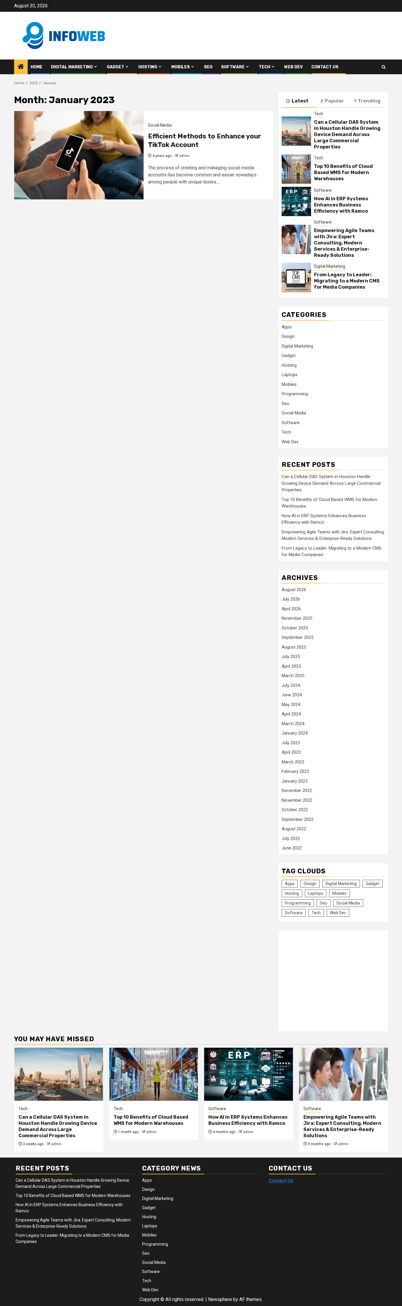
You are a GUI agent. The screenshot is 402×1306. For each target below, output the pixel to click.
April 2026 (291, 608)
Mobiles (180, 67)
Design (288, 336)
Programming (295, 393)
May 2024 (291, 704)
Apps (287, 327)
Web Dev (293, 67)
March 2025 (293, 675)
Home (36, 67)
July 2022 (291, 838)
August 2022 (294, 828)
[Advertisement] (331, 977)
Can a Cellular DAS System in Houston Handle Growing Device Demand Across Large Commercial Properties (347, 134)
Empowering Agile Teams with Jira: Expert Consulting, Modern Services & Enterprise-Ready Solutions (344, 243)
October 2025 (295, 628)
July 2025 (291, 656)
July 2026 (291, 599)
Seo (208, 67)
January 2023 (295, 781)
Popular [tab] (334, 101)
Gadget (115, 67)
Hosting (147, 67)
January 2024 (295, 733)
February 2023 (295, 771)
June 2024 (292, 694)
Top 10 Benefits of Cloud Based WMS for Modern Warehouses (343, 172)
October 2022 (295, 809)
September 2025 (297, 637)
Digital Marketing (72, 67)
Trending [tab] (369, 101)
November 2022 (297, 800)
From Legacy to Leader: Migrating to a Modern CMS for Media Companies (347, 281)
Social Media (160, 125)
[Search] (383, 67)
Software (233, 67)
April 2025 (291, 666)
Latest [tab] (300, 101)
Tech (264, 67)
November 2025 (297, 618)
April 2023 (291, 752)
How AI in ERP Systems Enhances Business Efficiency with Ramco (341, 205)
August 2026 (294, 589)
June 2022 (292, 848)
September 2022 (297, 819)
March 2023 (293, 762)
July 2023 (291, 742)
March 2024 (293, 723)
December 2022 (297, 790)
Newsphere (220, 1299)
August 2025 (294, 647)
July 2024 (291, 685)
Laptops (290, 374)
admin (184, 156)
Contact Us (324, 67)
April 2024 (291, 714)
